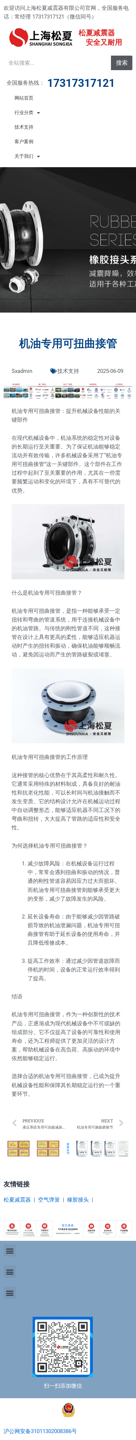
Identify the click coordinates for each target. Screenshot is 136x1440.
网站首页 (24, 98)
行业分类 (24, 112)
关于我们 (24, 156)
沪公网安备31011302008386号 (40, 1431)
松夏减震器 (17, 1199)
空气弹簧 (49, 1199)
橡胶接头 (78, 1199)
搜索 (122, 62)
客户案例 (24, 141)
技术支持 (24, 127)
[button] (10, 1250)
